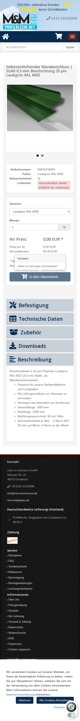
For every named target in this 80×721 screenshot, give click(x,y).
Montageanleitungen (20, 583)
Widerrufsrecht (17, 632)
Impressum (15, 643)
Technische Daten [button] (40, 318)
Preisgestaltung (17, 605)
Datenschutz (15, 627)
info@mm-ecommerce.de (22, 493)
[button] (58, 37)
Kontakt (13, 462)
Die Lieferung (16, 616)
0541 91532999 (64, 18)
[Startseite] (20, 21)
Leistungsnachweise (20, 588)
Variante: (15, 203)
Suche (70, 47)
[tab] (40, 305)
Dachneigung (16, 577)
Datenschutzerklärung (20, 694)
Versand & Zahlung (19, 621)
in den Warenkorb (42, 277)
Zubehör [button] (30, 332)
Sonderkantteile (17, 566)
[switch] (71, 715)
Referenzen (15, 572)
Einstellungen (62, 707)
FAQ (11, 560)
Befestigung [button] (33, 305)
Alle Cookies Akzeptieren (55, 700)
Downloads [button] (31, 345)
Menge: (14, 220)
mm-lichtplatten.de (18, 500)
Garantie (13, 610)
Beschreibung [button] (33, 359)
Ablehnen (24, 700)
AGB (11, 638)
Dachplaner (15, 555)
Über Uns (13, 599)
